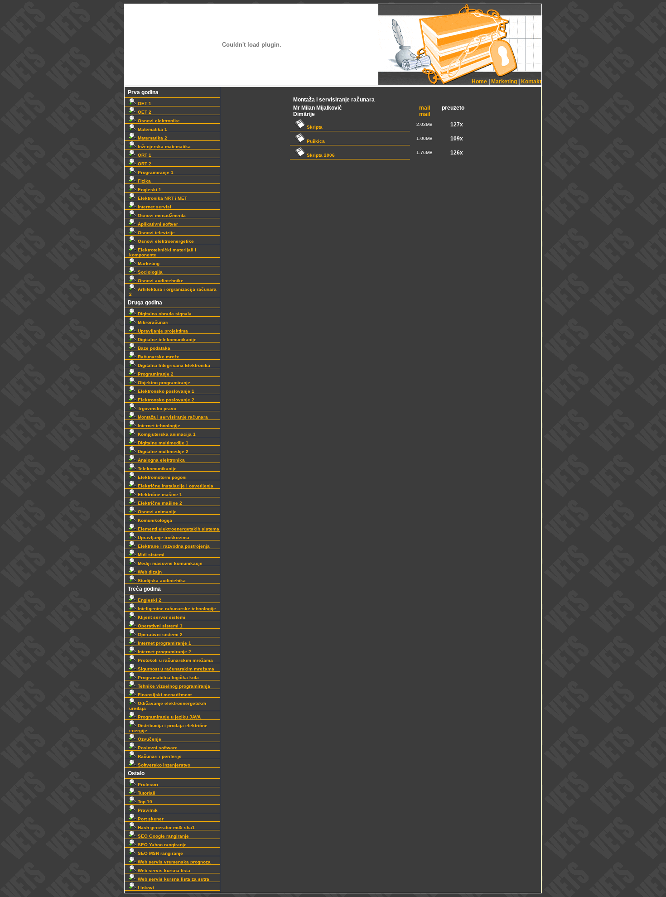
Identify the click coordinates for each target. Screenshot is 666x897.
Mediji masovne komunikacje (169, 563)
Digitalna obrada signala (164, 313)
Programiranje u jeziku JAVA (168, 716)
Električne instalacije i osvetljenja (174, 485)
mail (424, 108)
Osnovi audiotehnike (159, 280)
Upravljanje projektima (162, 330)
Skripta (314, 127)
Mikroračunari (152, 322)
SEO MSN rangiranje (159, 853)
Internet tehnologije (158, 425)
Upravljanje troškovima (162, 537)
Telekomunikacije (156, 468)
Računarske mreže (157, 356)
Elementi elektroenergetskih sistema (177, 528)
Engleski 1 (148, 189)
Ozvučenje (148, 739)
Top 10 (144, 801)
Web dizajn (149, 571)
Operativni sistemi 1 (159, 625)
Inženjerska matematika (163, 146)
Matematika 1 (151, 129)
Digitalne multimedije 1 (162, 442)
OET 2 (143, 112)
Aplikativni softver (157, 224)
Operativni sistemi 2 (159, 634)
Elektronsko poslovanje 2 (165, 399)
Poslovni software (157, 747)
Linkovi (145, 887)
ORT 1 (143, 155)
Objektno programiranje (163, 382)
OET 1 (143, 103)
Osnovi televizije (155, 232)
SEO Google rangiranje (162, 836)
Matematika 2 (151, 137)
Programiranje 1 (155, 172)
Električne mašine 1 (159, 494)
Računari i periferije (159, 756)
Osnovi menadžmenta (161, 215)
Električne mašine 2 (159, 503)
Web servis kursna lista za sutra (172, 879)
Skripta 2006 (320, 155)
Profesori (147, 784)
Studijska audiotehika (161, 580)
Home (479, 81)
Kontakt (531, 81)
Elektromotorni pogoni (161, 477)
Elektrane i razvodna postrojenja (173, 546)
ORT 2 (143, 163)
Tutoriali (145, 793)
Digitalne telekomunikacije (166, 339)
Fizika (143, 180)
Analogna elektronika (160, 460)
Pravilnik (147, 810)
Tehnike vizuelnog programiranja (173, 686)
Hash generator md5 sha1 (165, 827)
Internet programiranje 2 (163, 651)
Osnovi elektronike (158, 120)
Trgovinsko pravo (156, 408)
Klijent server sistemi (160, 617)
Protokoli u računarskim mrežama (174, 660)
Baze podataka (153, 348)
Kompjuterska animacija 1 (166, 434)
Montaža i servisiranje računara (172, 417)
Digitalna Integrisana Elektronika (173, 365)
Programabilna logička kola (167, 677)
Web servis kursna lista (163, 870)
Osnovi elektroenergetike (165, 241)
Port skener (150, 818)
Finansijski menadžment (164, 694)
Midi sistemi (150, 554)
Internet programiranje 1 (163, 643)
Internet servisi (153, 206)
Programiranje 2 (155, 373)
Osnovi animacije (156, 511)
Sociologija (149, 272)
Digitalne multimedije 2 (162, 451)
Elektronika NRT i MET (161, 198)
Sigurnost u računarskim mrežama (175, 668)
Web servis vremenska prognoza (173, 861)
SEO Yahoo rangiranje (161, 844)
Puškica (315, 141)
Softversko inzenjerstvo (163, 764)
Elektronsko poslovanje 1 (165, 391)
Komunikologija (154, 520)
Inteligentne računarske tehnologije (176, 608)
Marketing (504, 81)
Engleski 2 (148, 600)
